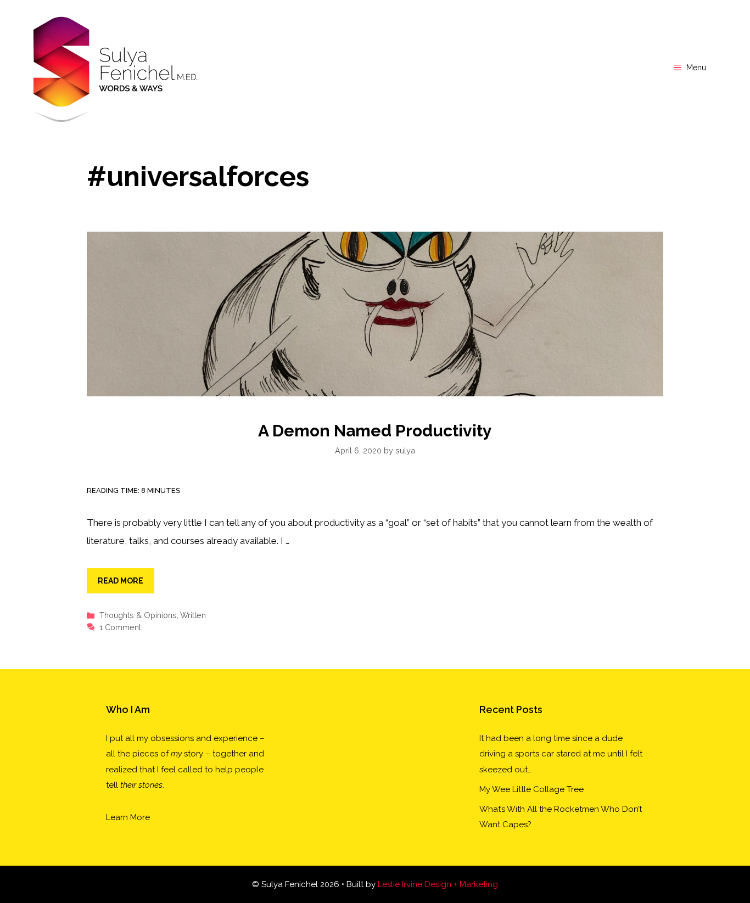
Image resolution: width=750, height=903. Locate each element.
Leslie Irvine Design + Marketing (438, 884)
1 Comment (120, 627)
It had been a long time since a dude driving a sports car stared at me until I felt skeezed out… (560, 754)
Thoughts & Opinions (138, 615)
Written (193, 615)
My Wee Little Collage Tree (531, 789)
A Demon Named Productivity (375, 430)
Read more (120, 580)
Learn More (128, 817)
